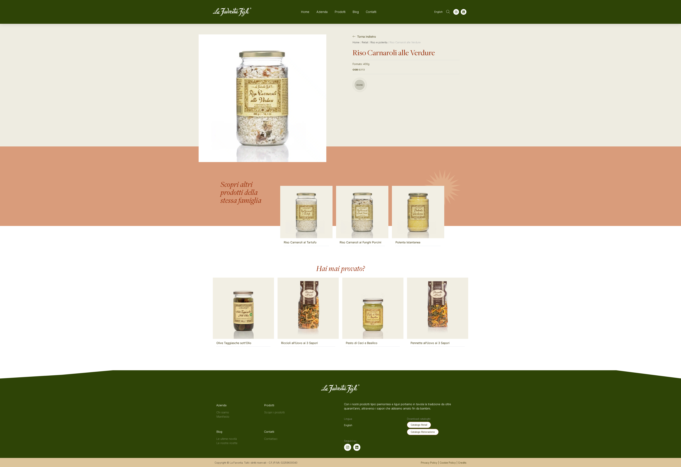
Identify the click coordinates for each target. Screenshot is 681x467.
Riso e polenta (378, 42)
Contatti (371, 12)
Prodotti (340, 12)
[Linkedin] (463, 12)
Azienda (322, 12)
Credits (462, 462)
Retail (365, 42)
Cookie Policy (448, 462)
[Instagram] (456, 12)
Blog (356, 12)
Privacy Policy (429, 462)
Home (305, 12)
